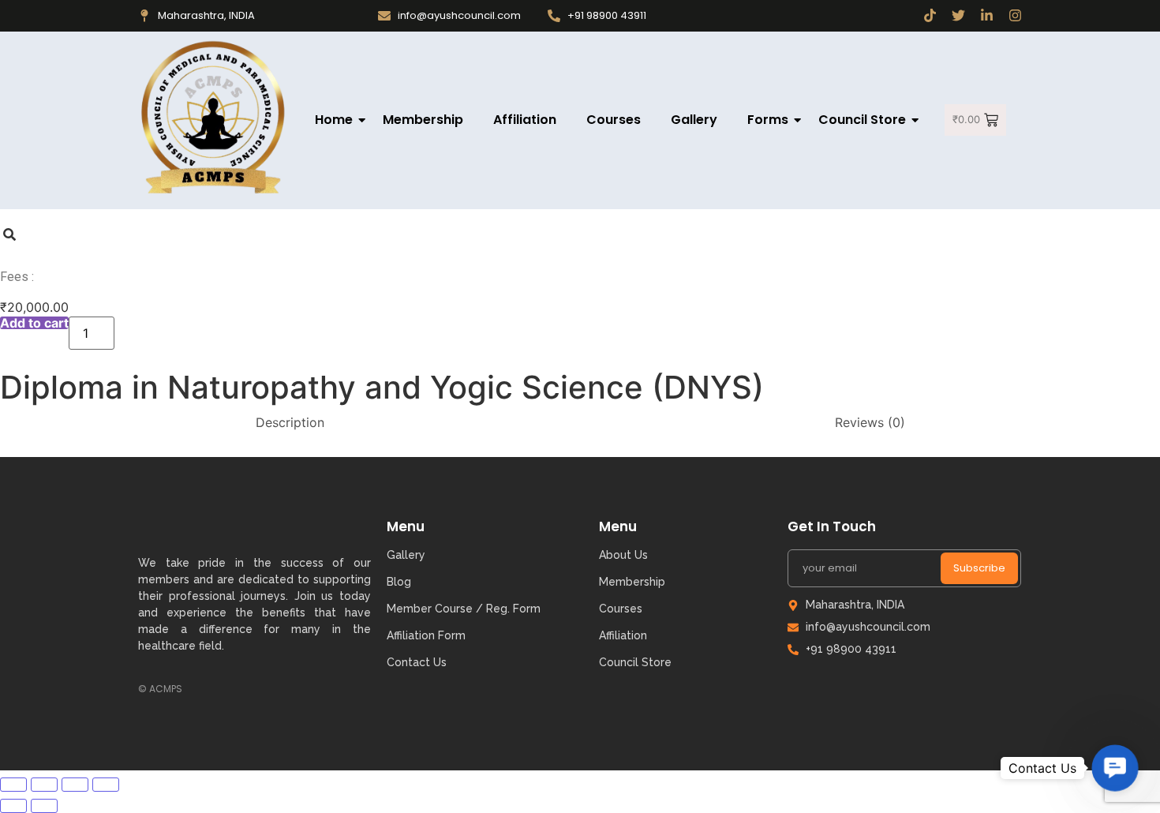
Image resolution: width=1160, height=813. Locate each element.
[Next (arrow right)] (44, 806)
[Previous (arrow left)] (13, 806)
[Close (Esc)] (13, 784)
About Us (623, 555)
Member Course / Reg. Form (464, 608)
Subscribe (979, 567)
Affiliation (524, 120)
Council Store (862, 120)
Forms (767, 120)
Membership (423, 120)
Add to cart (34, 323)
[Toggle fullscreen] (75, 784)
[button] (1114, 767)
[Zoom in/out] (105, 784)
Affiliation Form (426, 635)
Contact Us (417, 662)
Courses (613, 120)
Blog (399, 581)
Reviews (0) (870, 422)
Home (334, 120)
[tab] (290, 422)
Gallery (694, 120)
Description (290, 422)
